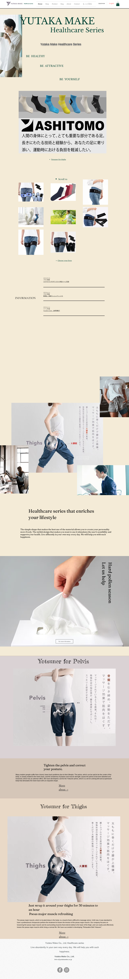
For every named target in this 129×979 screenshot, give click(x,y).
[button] (118, 4)
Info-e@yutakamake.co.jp (63, 959)
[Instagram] (66, 970)
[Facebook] (60, 970)
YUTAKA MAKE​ (57, 21)
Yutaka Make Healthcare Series (60, 44)
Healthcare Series (77, 30)
